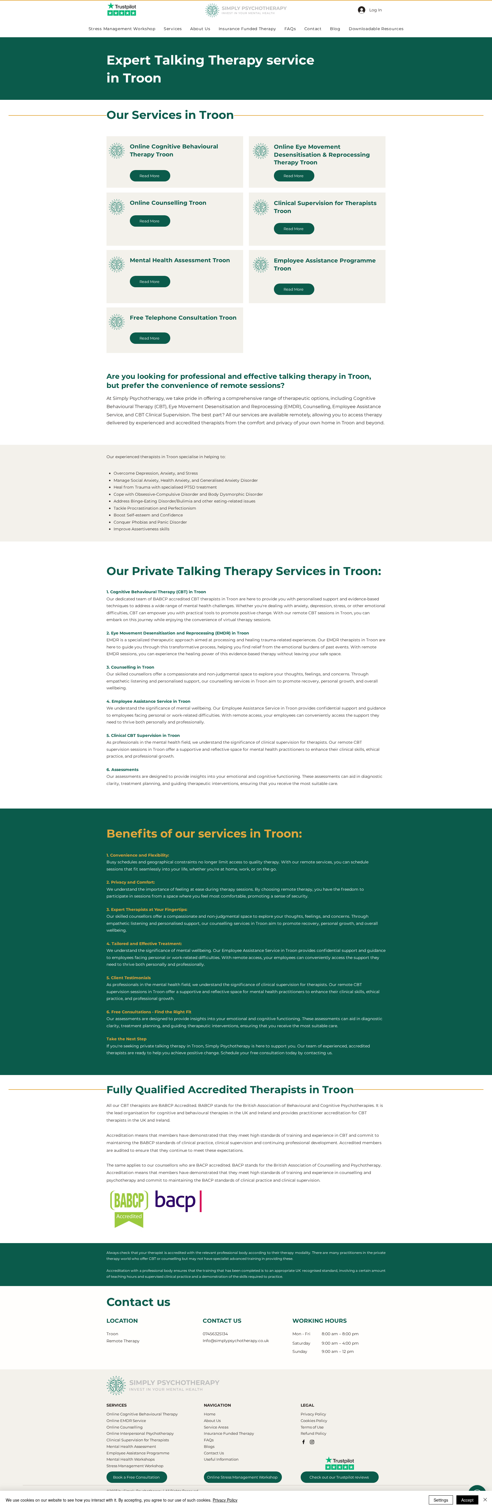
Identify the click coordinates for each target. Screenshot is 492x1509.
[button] (354, 711)
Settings (441, 1500)
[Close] (485, 1499)
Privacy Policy (225, 1500)
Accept (467, 1500)
